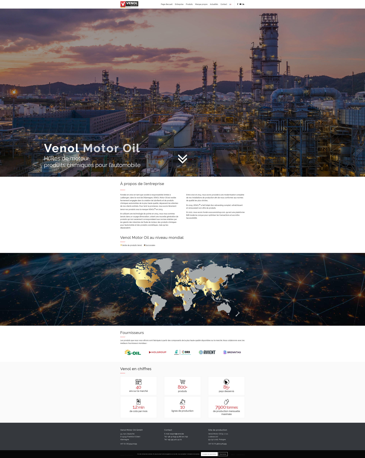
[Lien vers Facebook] (237, 4)
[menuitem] (167, 4)
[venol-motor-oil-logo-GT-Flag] (129, 4)
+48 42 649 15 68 (174, 437)
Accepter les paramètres (209, 454)
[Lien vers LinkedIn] (243, 4)
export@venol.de (177, 434)
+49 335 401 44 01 (174, 439)
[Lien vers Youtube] (240, 4)
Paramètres (223, 454)
